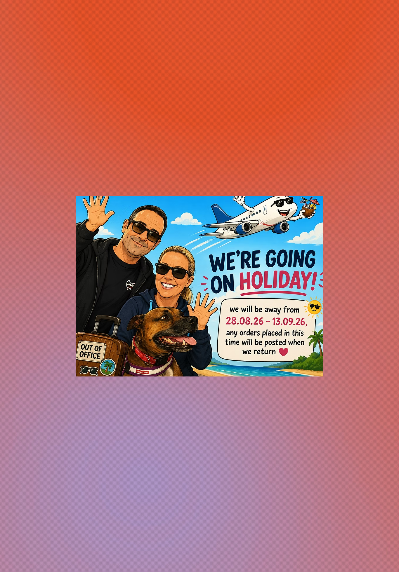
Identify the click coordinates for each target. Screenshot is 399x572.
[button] (306, 206)
